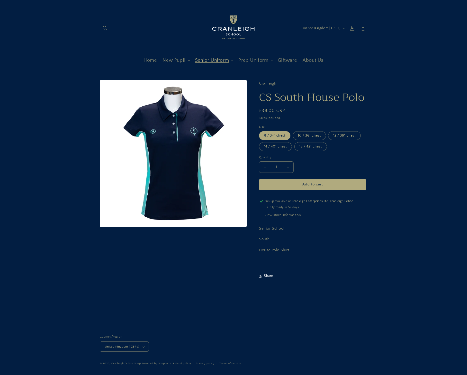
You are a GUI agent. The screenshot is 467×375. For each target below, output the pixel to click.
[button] (105, 28)
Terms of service (230, 363)
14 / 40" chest (275, 147)
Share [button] (268, 276)
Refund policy (182, 363)
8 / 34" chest (274, 136)
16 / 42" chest (310, 147)
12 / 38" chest (344, 136)
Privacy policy (205, 363)
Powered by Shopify (155, 363)
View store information (282, 215)
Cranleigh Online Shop (126, 363)
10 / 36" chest (309, 136)
